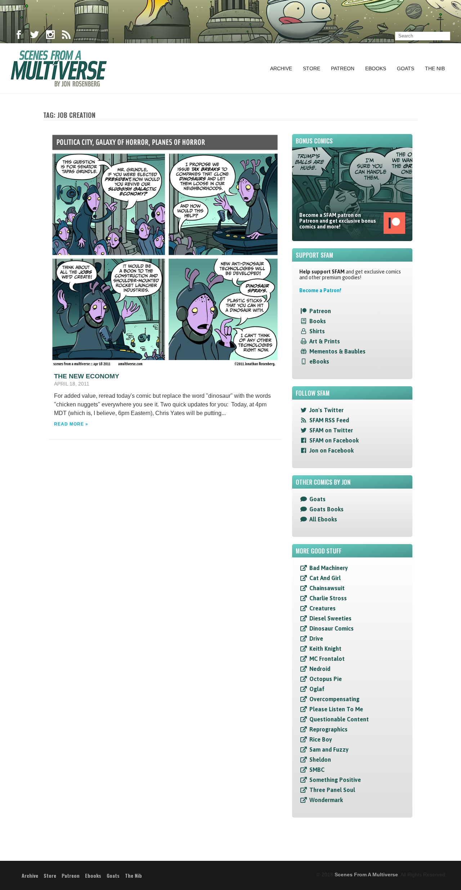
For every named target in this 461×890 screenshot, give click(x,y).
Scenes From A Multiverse (366, 874)
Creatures (322, 608)
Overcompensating (334, 699)
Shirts (317, 331)
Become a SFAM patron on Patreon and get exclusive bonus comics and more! (337, 221)
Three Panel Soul (332, 790)
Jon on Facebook (331, 450)
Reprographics (328, 729)
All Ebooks (323, 519)
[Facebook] (19, 36)
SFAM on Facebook (334, 440)
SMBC (317, 769)
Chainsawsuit (327, 588)
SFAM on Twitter (331, 430)
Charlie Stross (328, 598)
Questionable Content (339, 719)
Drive (316, 638)
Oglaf (317, 689)
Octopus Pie (325, 679)
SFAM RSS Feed (329, 420)
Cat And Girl (325, 578)
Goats (405, 68)
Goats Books (326, 509)
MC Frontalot (327, 658)
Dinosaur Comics (331, 628)
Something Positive (335, 779)
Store (311, 68)
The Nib (435, 68)
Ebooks (375, 68)
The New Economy (86, 376)
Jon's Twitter (326, 410)
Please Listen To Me (336, 709)
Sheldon (320, 759)
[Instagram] (50, 36)
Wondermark (326, 800)
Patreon (342, 68)
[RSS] (66, 36)
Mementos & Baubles (337, 351)
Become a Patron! (320, 290)
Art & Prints (324, 341)
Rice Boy (320, 739)
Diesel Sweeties (330, 618)
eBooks (319, 361)
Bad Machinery (328, 568)
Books (317, 321)
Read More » (71, 424)
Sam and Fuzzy (329, 749)
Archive (281, 68)
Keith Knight (325, 648)
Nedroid (319, 669)
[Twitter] (34, 36)
